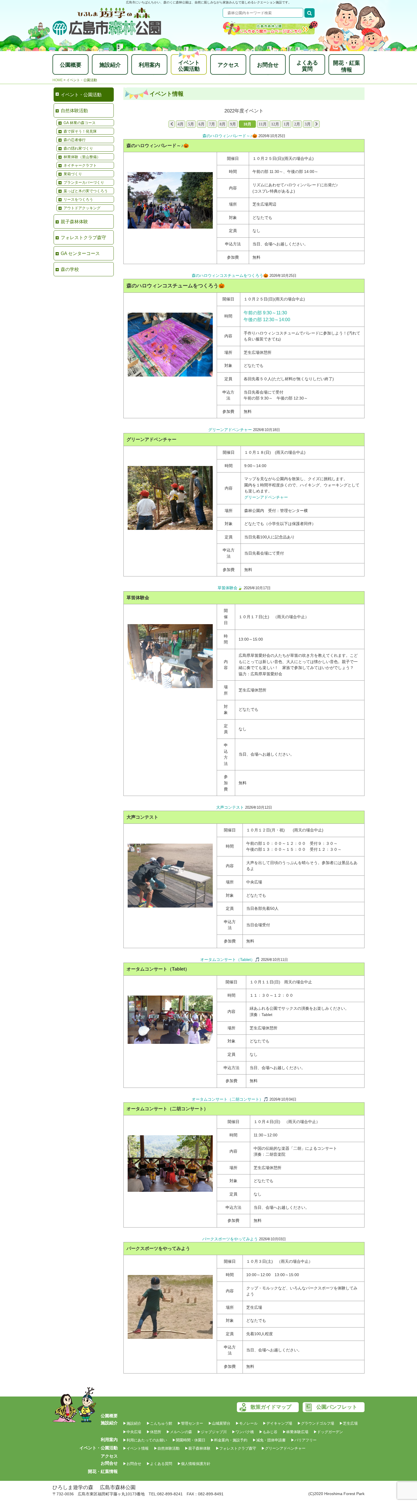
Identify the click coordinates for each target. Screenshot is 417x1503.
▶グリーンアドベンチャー (283, 1448)
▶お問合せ (132, 1464)
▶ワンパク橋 (243, 1432)
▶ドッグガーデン (328, 1432)
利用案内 (149, 65)
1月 (287, 124)
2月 (297, 124)
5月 (191, 124)
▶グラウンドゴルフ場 (315, 1423)
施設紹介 (110, 65)
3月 (308, 124)
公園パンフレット (336, 1407)
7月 (212, 124)
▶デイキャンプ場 (277, 1423)
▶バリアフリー (304, 1440)
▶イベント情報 (136, 1448)
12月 (275, 124)
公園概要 (70, 65)
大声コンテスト (230, 807)
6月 (202, 124)
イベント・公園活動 (98, 1447)
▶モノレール (246, 1423)
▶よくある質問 (159, 1464)
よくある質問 (307, 66)
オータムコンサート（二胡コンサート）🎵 (230, 1099)
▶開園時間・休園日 (188, 1440)
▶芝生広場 (348, 1423)
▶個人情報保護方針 (193, 1464)
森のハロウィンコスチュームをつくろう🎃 (230, 275)
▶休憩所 (153, 1432)
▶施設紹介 (132, 1423)
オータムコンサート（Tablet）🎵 (230, 959)
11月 (263, 124)
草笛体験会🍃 (230, 588)
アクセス (228, 65)
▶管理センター (190, 1423)
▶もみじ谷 (268, 1432)
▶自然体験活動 (167, 1448)
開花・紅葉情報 (346, 66)
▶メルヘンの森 (179, 1432)
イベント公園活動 (189, 66)
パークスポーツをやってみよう (230, 1239)
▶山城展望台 (219, 1423)
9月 (233, 124)
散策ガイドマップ (270, 1407)
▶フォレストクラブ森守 (236, 1448)
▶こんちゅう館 (159, 1423)
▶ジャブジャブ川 (212, 1432)
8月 (223, 124)
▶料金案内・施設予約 (228, 1440)
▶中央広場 (132, 1432)
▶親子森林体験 (197, 1448)
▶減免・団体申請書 (269, 1440)
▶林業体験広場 (295, 1432)
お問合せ (268, 65)
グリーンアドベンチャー (230, 429)
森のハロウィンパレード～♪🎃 (230, 135)
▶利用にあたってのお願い (145, 1440)
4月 (181, 124)
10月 (247, 124)
